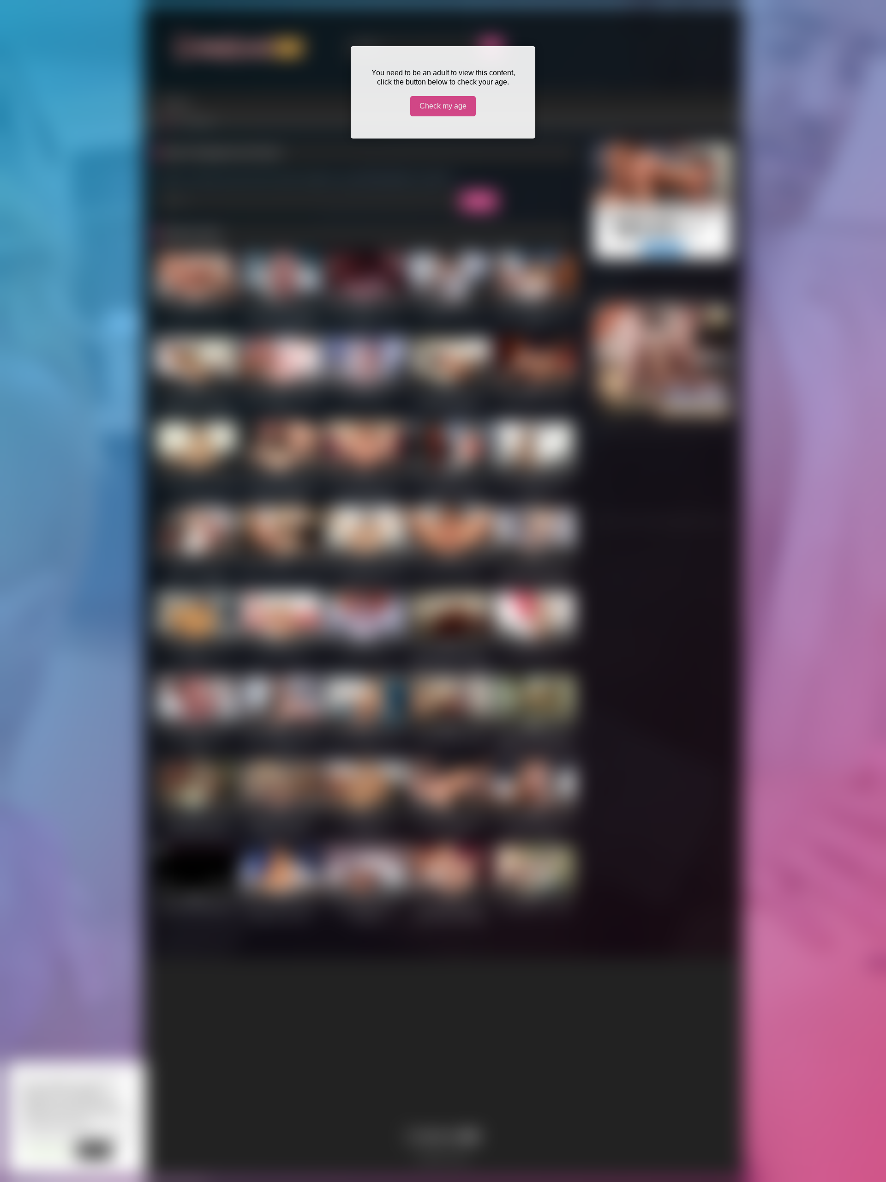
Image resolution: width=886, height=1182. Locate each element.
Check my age (443, 106)
